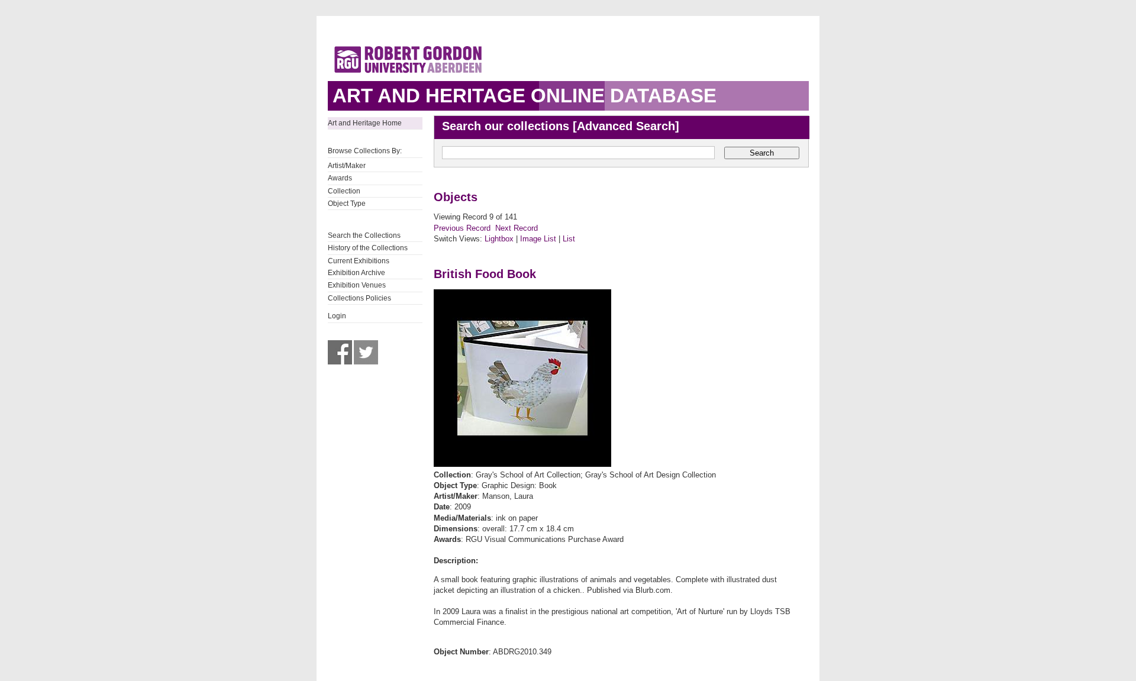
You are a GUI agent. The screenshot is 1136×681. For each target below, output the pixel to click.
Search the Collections (364, 235)
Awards (340, 178)
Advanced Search (626, 126)
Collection (344, 191)
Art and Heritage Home (365, 123)
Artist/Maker (347, 166)
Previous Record (462, 228)
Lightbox (499, 238)
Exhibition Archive (356, 273)
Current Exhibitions (358, 261)
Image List (538, 238)
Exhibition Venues (357, 285)
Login (337, 316)
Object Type (347, 203)
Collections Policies (359, 298)
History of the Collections (368, 248)
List (569, 238)
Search (762, 153)
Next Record (516, 228)
